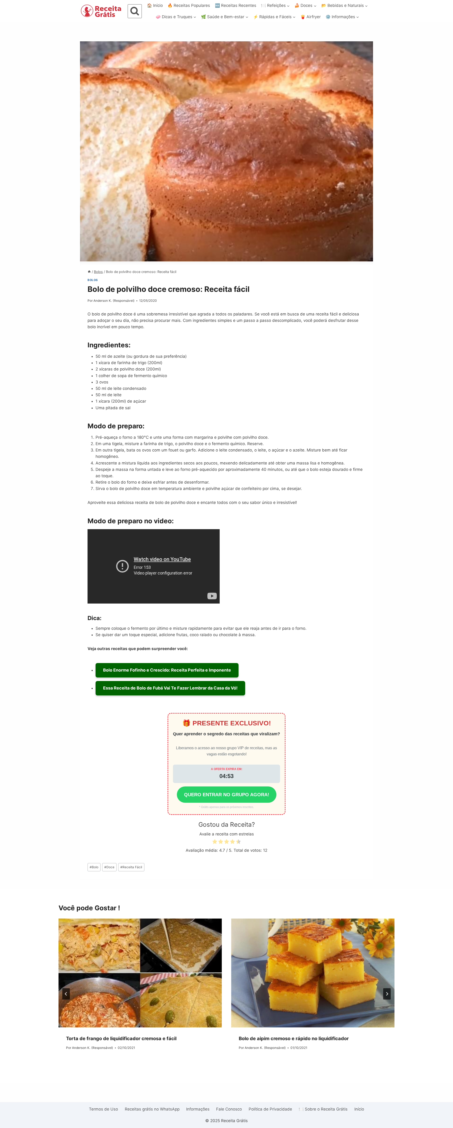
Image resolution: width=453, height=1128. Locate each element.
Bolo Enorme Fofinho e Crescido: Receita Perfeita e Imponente (167, 670)
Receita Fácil (131, 867)
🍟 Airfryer (310, 16)
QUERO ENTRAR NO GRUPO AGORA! (226, 794)
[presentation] (140, 973)
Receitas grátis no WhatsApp (152, 1109)
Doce (109, 867)
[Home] (89, 272)
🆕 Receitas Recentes (235, 5)
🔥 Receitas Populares (189, 5)
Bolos (93, 280)
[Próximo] (387, 994)
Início (359, 1109)
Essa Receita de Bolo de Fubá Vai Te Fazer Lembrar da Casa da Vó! (170, 687)
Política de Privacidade (270, 1109)
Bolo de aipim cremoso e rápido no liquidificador (294, 1038)
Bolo (94, 867)
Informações (198, 1109)
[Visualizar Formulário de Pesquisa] (135, 11)
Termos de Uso (103, 1109)
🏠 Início (155, 5)
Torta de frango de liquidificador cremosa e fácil (121, 1038)
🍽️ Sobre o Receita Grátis (323, 1109)
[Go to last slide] (66, 994)
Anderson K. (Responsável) (113, 300)
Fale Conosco (229, 1109)
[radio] (214, 842)
